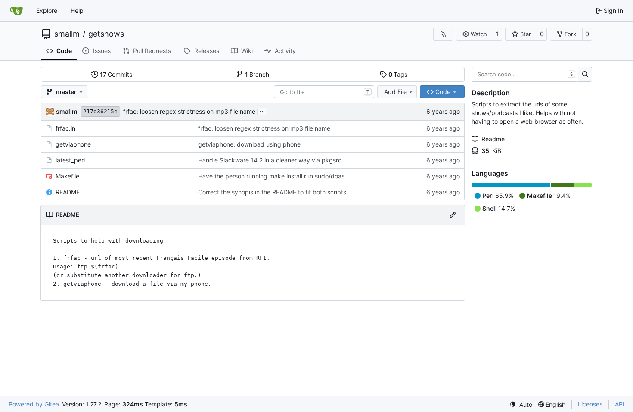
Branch (257, 74)
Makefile (67, 176)
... (262, 110)
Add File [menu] (395, 91)
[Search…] (585, 74)
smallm (67, 34)
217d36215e (100, 111)
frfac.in (65, 128)
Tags (398, 74)
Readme (493, 139)
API (619, 404)
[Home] (16, 11)
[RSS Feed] (443, 34)
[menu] (520, 404)
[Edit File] (452, 215)
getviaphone (73, 144)
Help (77, 10)
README (68, 192)
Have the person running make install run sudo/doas (271, 176)
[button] (474, 34)
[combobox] (324, 91)
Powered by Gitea (34, 404)
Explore (46, 10)
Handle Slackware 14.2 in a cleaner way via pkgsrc (269, 160)
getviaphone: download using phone (249, 144)
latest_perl (70, 160)
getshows (106, 34)
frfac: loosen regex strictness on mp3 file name (189, 111)
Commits (116, 74)
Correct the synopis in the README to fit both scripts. (273, 192)
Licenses (590, 404)
